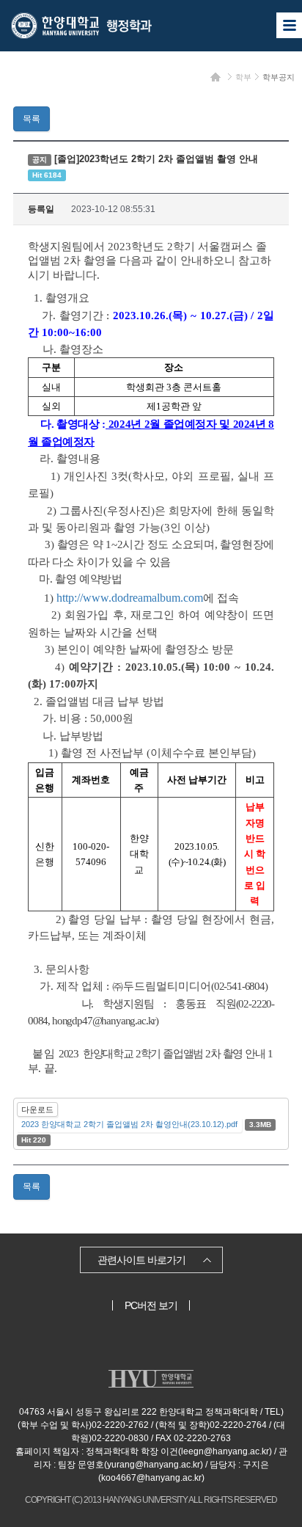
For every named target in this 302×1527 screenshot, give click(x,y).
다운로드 (37, 1109)
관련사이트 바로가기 (141, 1260)
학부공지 (278, 77)
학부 (243, 77)
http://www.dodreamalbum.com (129, 597)
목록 (31, 119)
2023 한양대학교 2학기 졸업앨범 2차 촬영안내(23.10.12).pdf (129, 1124)
